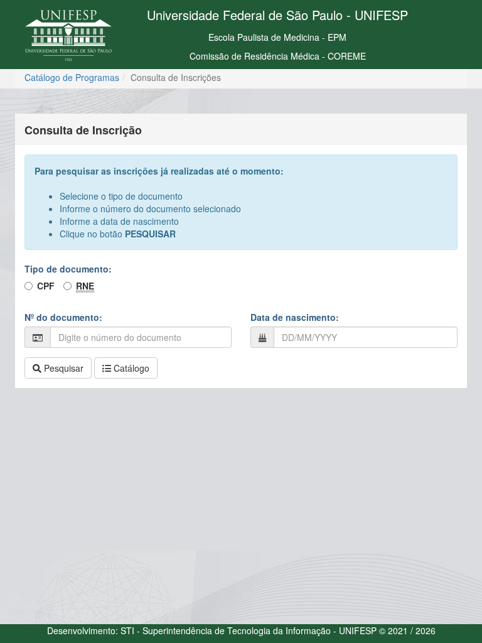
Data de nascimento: (294, 317)
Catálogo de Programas (71, 77)
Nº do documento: (63, 317)
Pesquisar (62, 368)
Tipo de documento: (68, 268)
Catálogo (130, 368)
